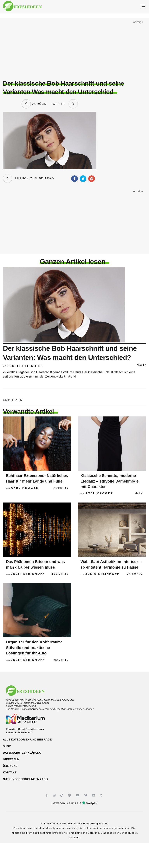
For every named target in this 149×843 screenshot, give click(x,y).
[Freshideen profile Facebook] (47, 795)
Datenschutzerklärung (22, 752)
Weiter (60, 103)
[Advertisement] (74, 47)
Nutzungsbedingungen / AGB (25, 779)
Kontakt (9, 772)
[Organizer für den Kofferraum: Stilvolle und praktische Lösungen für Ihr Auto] (37, 610)
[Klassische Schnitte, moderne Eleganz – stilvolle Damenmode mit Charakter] (112, 443)
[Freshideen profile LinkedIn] (94, 795)
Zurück (38, 103)
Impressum (11, 759)
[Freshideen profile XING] (101, 795)
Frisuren (13, 400)
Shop (7, 746)
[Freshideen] (22, 6)
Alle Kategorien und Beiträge (27, 739)
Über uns (10, 765)
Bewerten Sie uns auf (67, 803)
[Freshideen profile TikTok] (62, 795)
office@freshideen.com (30, 729)
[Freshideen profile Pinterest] (70, 795)
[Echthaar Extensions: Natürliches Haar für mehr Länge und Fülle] (37, 443)
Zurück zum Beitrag (33, 178)
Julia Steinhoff (27, 366)
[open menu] (142, 6)
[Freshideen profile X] (86, 795)
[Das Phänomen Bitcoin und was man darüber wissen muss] (37, 530)
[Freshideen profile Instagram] (54, 795)
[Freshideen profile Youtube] (78, 795)
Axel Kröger (25, 487)
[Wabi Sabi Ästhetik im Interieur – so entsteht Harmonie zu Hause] (112, 530)
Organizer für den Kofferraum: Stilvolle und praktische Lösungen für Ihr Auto (34, 647)
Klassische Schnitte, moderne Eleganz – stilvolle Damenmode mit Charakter (110, 481)
